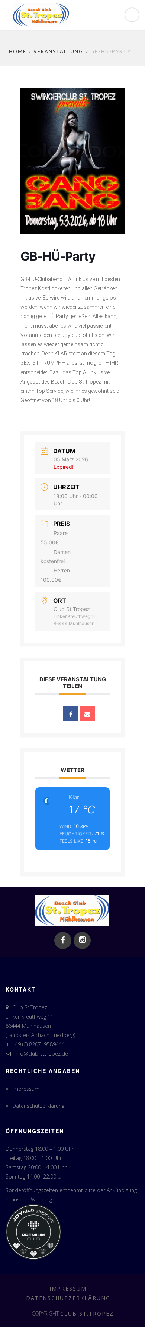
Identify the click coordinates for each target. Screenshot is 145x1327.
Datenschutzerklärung (38, 1105)
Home (17, 51)
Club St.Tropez (87, 1313)
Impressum (25, 1088)
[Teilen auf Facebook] (70, 713)
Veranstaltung (58, 51)
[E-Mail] (87, 713)
